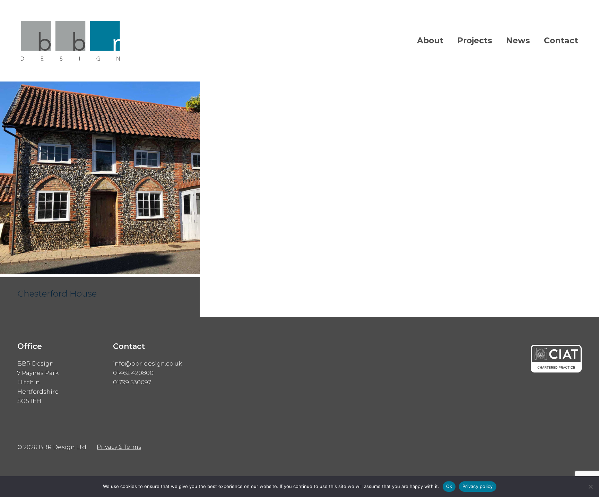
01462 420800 (133, 372)
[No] (590, 486)
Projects (474, 40)
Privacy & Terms (119, 447)
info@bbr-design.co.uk (147, 363)
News (518, 40)
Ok (449, 486)
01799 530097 (132, 382)
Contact (561, 40)
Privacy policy (477, 486)
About (430, 40)
